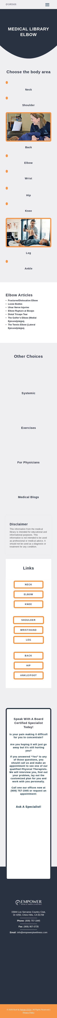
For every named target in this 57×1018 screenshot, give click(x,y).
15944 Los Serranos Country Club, (28, 912)
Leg (28, 640)
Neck (28, 584)
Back (28, 656)
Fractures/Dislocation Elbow (23, 300)
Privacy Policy (28, 1012)
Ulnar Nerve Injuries (18, 307)
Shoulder (28, 620)
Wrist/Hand (28, 630)
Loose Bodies (15, 304)
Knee (28, 604)
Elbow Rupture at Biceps (21, 311)
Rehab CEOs (25, 1010)
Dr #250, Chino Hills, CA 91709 (28, 915)
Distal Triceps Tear (18, 314)
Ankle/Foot (28, 675)
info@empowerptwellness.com (32, 932)
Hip (28, 665)
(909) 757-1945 (32, 920)
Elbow (28, 594)
